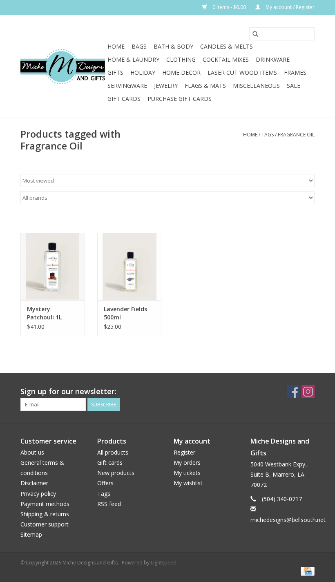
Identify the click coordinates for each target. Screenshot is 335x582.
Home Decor (181, 72)
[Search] (255, 33)
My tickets (187, 473)
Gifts (115, 72)
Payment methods (44, 504)
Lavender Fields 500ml (125, 313)
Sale (293, 85)
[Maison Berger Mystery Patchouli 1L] (52, 266)
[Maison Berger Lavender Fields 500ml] (129, 266)
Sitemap (31, 534)
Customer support (44, 524)
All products (112, 452)
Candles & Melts (226, 46)
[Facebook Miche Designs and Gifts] (293, 391)
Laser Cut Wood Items (242, 72)
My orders (187, 462)
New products (115, 473)
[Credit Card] (306, 570)
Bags (139, 46)
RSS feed (109, 504)
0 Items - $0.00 (229, 7)
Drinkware (273, 59)
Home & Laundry (133, 59)
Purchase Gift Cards (179, 99)
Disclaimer (34, 483)
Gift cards (124, 99)
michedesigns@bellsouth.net (288, 520)
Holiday (142, 72)
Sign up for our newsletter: (68, 391)
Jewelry (166, 85)
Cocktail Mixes (226, 59)
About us (32, 452)
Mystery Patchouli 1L (44, 313)
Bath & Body (173, 46)
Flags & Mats (205, 85)
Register (184, 452)
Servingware (127, 85)
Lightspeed (163, 562)
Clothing (181, 59)
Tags (267, 134)
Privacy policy (38, 493)
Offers (105, 483)
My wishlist (188, 483)
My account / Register (289, 7)
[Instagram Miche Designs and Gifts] (308, 391)
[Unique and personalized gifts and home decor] (62, 67)
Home (116, 46)
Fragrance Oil (296, 134)
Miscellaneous (256, 85)
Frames (295, 72)
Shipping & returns (44, 514)
